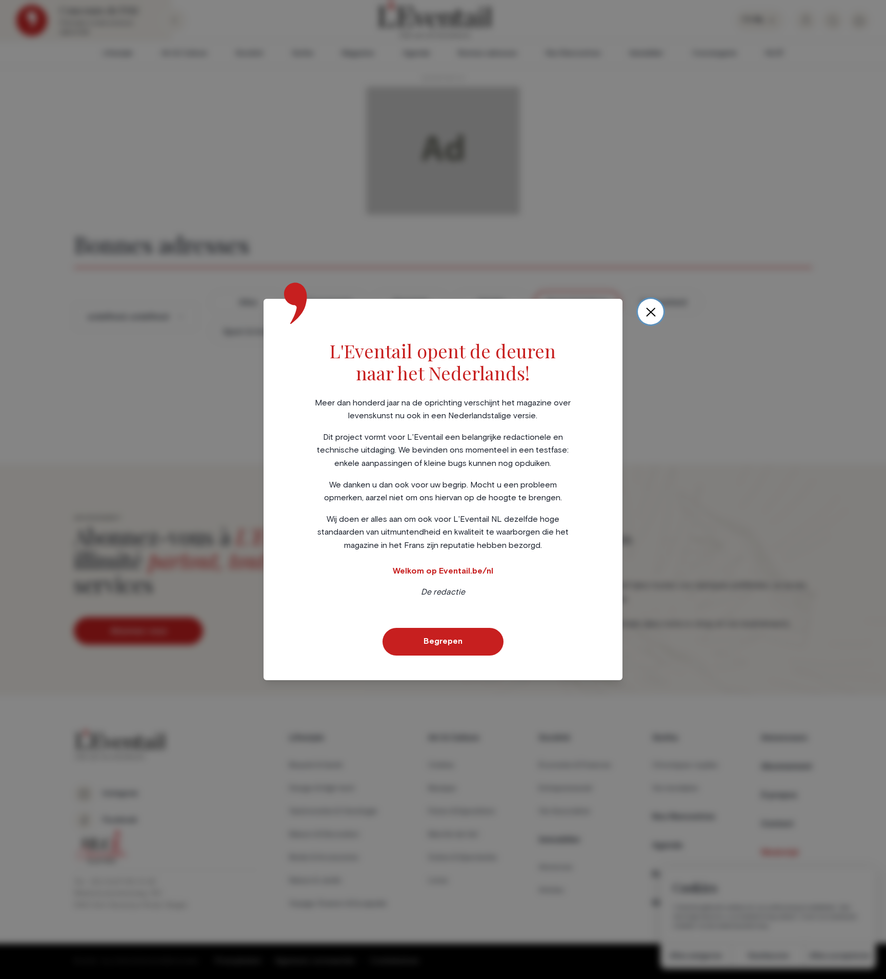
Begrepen (443, 641)
